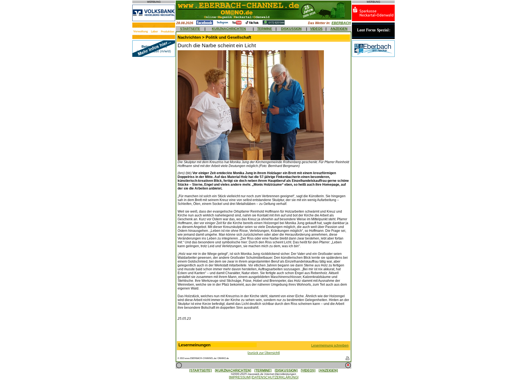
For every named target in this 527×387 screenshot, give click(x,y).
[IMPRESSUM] (240, 377)
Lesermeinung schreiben (330, 345)
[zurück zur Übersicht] (264, 353)
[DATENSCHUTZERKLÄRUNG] (274, 377)
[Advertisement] (263, 332)
